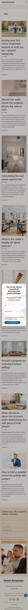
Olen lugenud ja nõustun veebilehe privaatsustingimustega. (14, 318)
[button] (24, 285)
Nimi (5, 305)
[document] (14, 305)
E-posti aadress (8, 311)
